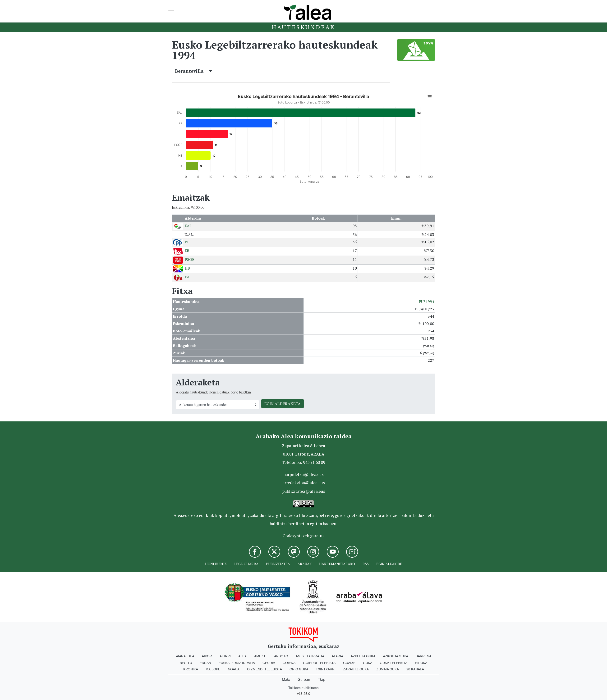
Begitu (186, 663)
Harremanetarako (337, 564)
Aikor (207, 656)
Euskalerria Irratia (237, 663)
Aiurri (225, 656)
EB (187, 250)
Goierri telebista (319, 663)
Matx (286, 679)
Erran (205, 663)
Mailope (213, 669)
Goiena (289, 663)
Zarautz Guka (356, 669)
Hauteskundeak (303, 27)
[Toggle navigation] (171, 12)
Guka (367, 663)
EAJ (188, 225)
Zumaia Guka (387, 669)
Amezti (260, 656)
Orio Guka (299, 669)
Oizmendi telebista (264, 669)
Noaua (233, 669)
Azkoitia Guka (395, 656)
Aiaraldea (185, 656)
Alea (242, 656)
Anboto (281, 656)
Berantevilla (191, 71)
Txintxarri (326, 669)
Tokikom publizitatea (303, 688)
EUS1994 (426, 301)
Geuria (268, 663)
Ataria (337, 656)
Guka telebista (393, 663)
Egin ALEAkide (389, 564)
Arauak (305, 564)
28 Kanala (415, 669)
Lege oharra (246, 564)
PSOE (189, 259)
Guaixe (349, 663)
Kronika (190, 669)
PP (187, 241)
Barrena (423, 656)
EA (187, 277)
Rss (366, 564)
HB (187, 268)
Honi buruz (216, 564)
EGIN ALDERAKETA (282, 403)
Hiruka (421, 663)
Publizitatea (278, 564)
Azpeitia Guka (363, 656)
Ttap (321, 679)
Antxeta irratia (310, 656)
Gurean (304, 679)
